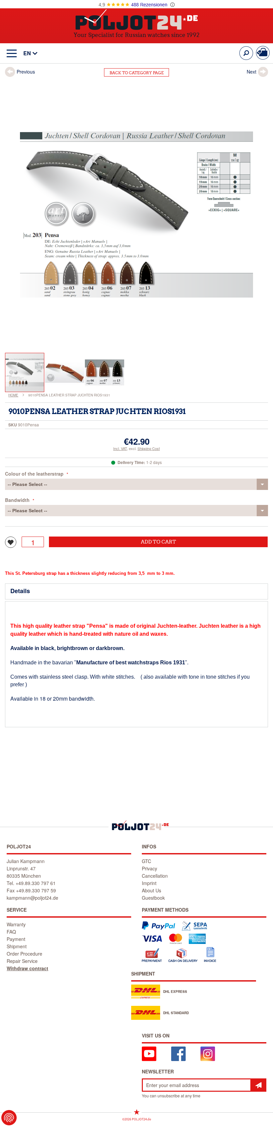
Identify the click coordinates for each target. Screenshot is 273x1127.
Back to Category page (137, 72)
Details (20, 590)
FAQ (11, 931)
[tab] (136, 591)
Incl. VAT (120, 448)
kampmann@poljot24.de (32, 897)
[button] (27, 53)
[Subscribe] (258, 1085)
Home (13, 395)
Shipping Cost (148, 448)
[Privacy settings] (9, 1117)
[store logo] (137, 19)
